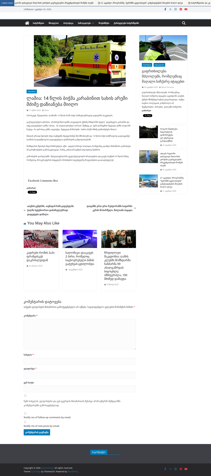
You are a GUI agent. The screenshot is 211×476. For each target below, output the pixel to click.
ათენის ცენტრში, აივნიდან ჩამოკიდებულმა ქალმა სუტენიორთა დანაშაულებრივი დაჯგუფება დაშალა (50, 210)
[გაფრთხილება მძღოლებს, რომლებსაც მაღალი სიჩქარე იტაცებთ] (163, 47)
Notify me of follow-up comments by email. (47, 417)
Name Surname (167, 87)
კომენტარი (31, 315)
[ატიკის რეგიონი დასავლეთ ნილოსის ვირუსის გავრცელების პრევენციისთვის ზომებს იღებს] (148, 161)
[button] (92, 23)
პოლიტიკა (68, 23)
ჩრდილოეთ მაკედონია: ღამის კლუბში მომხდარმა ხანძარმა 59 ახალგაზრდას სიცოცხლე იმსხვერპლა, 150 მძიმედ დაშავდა (117, 266)
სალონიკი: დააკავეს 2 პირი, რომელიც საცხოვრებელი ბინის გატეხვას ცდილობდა (79, 258)
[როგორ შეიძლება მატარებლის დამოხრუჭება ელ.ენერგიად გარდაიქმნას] (148, 137)
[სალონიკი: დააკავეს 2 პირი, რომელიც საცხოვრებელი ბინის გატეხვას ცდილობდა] (80, 231)
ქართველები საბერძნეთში (126, 23)
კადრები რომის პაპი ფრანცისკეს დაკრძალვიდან (40, 256)
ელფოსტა (30, 368)
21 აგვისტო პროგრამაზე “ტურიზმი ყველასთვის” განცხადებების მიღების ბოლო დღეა (172, 182)
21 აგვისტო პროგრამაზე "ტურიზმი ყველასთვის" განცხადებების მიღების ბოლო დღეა (91, 3)
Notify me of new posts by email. (42, 426)
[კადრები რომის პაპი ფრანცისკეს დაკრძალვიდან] (41, 231)
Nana (46, 110)
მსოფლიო (54, 23)
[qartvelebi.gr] (27, 23)
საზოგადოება (84, 23)
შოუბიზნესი (104, 23)
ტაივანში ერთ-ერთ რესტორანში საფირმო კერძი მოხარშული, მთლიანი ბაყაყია (109, 208)
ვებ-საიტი (29, 382)
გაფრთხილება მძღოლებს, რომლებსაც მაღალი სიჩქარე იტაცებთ (163, 76)
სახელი (29, 354)
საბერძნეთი (38, 23)
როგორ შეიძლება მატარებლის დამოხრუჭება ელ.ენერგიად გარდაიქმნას (168, 134)
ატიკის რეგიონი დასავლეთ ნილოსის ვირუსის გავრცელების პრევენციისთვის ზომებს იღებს (171, 159)
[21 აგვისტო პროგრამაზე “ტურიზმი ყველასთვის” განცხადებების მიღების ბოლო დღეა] (148, 184)
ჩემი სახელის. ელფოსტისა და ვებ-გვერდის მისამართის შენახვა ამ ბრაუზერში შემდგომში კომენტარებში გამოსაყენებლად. (72, 403)
